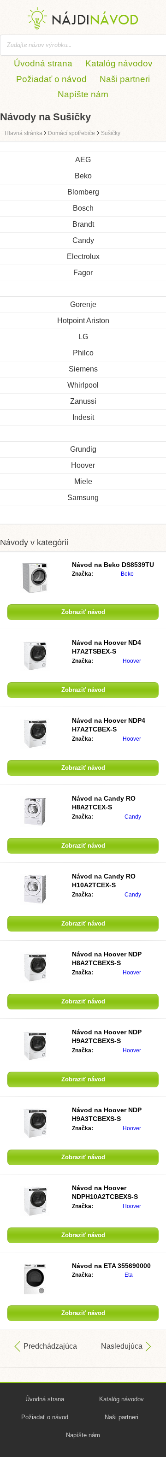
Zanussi (83, 401)
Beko (83, 176)
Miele (83, 481)
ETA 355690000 (111, 1265)
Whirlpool (83, 385)
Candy (83, 240)
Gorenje (83, 304)
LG (83, 337)
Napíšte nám (83, 94)
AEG (83, 160)
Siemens (83, 369)
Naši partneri (125, 79)
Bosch (83, 208)
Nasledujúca (121, 1346)
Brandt (83, 224)
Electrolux (83, 256)
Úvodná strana (43, 63)
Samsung (83, 497)
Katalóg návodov (119, 63)
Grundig (83, 449)
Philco (83, 353)
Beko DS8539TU (113, 564)
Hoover (83, 465)
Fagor (83, 273)
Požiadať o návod (51, 79)
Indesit (83, 417)
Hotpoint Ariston (83, 320)
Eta (129, 1275)
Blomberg (83, 192)
